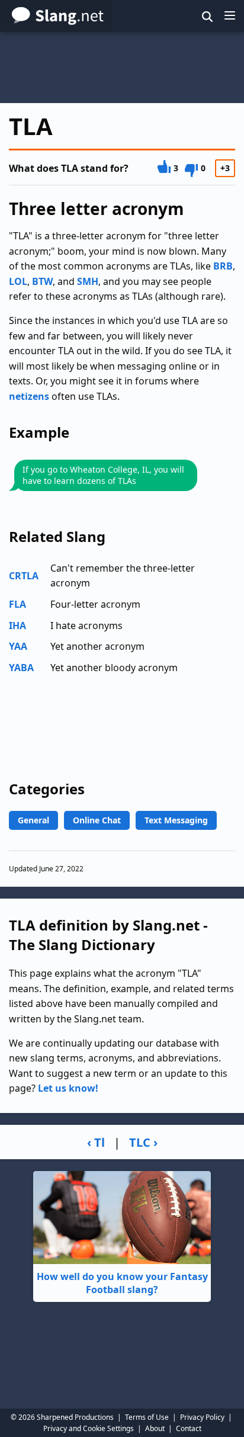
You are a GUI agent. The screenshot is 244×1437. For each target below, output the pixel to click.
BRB (223, 265)
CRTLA (23, 575)
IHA (17, 625)
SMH (87, 281)
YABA (21, 667)
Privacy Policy (202, 1417)
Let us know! (68, 1088)
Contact (188, 1428)
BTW (42, 281)
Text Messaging (176, 820)
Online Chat (97, 820)
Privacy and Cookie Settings (88, 1428)
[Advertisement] (122, 67)
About (155, 1428)
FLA (17, 604)
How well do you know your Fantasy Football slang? (122, 1283)
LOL (18, 281)
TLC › (143, 1142)
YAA (18, 646)
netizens (29, 396)
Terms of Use (147, 1417)
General (33, 820)
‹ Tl (96, 1142)
